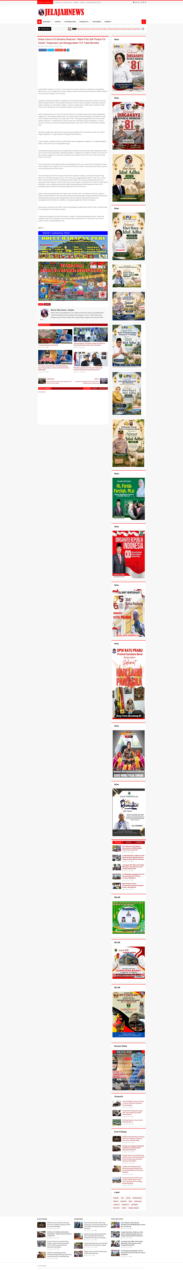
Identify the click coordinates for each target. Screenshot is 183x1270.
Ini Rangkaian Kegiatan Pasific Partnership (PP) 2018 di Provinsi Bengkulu (133, 876)
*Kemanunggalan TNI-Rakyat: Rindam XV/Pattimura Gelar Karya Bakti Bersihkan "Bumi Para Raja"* (89, 344)
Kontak (82, 2)
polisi (106, 29)
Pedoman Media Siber (93, 2)
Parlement (97, 21)
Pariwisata (83, 21)
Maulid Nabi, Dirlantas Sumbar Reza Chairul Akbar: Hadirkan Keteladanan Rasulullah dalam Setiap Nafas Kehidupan (62, 29)
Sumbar (107, 21)
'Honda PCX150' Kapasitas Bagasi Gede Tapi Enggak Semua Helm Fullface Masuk (132, 1112)
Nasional (46, 21)
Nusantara (137, 1201)
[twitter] (136, 2)
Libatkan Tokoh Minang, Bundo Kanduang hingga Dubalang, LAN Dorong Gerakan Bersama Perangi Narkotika (59, 1254)
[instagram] (141, 2)
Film (122, 1198)
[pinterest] (143, 2)
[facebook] (134, 2)
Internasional (70, 21)
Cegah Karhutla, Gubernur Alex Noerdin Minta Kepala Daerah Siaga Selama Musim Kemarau (133, 857)
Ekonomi (116, 1198)
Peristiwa (116, 1208)
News (130, 1201)
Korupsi (115, 1201)
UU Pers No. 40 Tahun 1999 (63, 2)
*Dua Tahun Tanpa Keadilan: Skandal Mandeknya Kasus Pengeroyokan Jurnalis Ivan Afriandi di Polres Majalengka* (53, 367)
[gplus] (138, 2)
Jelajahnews (41, 1265)
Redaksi (75, 2)
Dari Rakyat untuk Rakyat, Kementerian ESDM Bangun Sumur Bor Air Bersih (132, 848)
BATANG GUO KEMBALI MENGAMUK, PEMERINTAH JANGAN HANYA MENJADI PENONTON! (133, 1148)
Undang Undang (134, 1208)
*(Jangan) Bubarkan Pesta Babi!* (48, 345)
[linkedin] (145, 2)
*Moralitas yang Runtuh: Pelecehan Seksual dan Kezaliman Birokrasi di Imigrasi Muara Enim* (88, 368)
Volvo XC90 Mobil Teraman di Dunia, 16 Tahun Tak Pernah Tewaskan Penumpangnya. (133, 1103)
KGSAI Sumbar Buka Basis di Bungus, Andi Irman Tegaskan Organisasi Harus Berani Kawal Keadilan (133, 1138)
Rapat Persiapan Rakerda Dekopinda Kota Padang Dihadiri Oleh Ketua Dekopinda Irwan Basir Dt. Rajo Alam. (95, 1235)
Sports (124, 1208)
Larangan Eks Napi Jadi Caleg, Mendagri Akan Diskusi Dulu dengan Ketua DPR (133, 866)
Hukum (57, 21)
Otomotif (116, 1204)
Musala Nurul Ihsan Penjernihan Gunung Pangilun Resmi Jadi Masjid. (133, 885)
